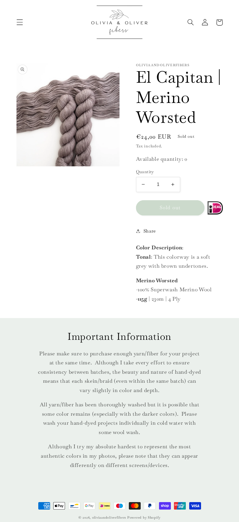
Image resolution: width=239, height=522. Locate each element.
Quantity (145, 171)
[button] (19, 22)
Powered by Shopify (144, 517)
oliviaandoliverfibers (109, 517)
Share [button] (149, 231)
